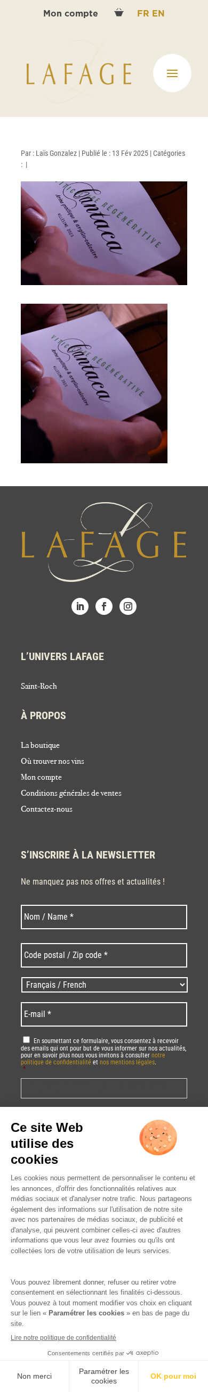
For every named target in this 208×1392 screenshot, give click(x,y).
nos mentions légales (127, 1062)
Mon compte (72, 14)
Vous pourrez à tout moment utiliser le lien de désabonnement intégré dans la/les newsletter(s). (97, 1088)
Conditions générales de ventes (71, 793)
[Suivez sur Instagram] (128, 606)
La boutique (40, 745)
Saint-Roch (39, 686)
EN (158, 14)
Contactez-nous (47, 809)
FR (144, 14)
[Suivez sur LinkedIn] (80, 606)
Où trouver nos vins (52, 761)
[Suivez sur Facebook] (104, 606)
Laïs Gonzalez (56, 153)
